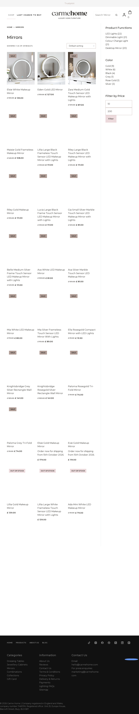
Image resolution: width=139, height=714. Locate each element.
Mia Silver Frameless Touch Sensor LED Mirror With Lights (49, 333)
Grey (108, 76)
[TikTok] (89, 643)
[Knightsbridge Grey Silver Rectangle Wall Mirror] (21, 365)
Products (21, 643)
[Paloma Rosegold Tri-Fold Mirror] (82, 365)
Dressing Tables (15, 661)
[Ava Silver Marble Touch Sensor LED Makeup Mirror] (82, 248)
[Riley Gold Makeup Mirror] (21, 188)
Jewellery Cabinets (17, 665)
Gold (108, 66)
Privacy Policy (46, 675)
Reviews (43, 665)
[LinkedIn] (122, 643)
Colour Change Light (116, 41)
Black (108, 73)
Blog (44, 643)
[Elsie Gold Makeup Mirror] (51, 421)
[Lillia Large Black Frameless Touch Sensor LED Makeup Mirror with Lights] (51, 128)
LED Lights (111, 33)
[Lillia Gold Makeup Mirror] (21, 483)
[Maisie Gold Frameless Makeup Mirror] (21, 128)
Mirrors (11, 668)
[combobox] (103, 15)
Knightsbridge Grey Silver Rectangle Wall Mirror (19, 390)
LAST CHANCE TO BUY (29, 15)
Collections (13, 675)
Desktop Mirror (113, 48)
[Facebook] (102, 643)
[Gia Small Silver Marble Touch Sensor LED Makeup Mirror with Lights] (82, 188)
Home (9, 643)
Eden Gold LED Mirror (50, 89)
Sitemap (43, 690)
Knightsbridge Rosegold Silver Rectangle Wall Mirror (50, 390)
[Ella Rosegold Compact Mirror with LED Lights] (82, 308)
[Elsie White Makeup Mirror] (21, 68)
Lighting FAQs (46, 686)
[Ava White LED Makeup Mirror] (51, 248)
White (108, 69)
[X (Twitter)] (116, 643)
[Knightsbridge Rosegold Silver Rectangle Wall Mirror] (51, 365)
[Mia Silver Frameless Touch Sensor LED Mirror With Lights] (51, 308)
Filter (111, 118)
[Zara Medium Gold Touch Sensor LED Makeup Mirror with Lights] (82, 68)
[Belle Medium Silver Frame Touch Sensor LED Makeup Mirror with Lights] (21, 248)
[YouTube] (129, 643)
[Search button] (116, 15)
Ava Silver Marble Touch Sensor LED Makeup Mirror (79, 273)
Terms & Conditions (49, 672)
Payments (44, 682)
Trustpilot (69, 3)
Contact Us (45, 668)
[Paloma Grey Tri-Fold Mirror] (21, 421)
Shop (11, 15)
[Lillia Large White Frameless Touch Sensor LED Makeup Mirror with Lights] (51, 483)
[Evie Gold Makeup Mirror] (82, 421)
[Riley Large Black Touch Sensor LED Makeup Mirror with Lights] (82, 128)
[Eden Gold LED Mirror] (51, 68)
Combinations (14, 672)
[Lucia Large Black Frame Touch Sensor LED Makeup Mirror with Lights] (51, 188)
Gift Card (12, 679)
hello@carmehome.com (85, 665)
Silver (108, 84)
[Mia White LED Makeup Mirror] (21, 308)
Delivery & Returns (49, 679)
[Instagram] (96, 643)
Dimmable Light (114, 37)
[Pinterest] (109, 643)
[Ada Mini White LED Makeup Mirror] (82, 483)
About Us (34, 643)
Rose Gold (111, 80)
